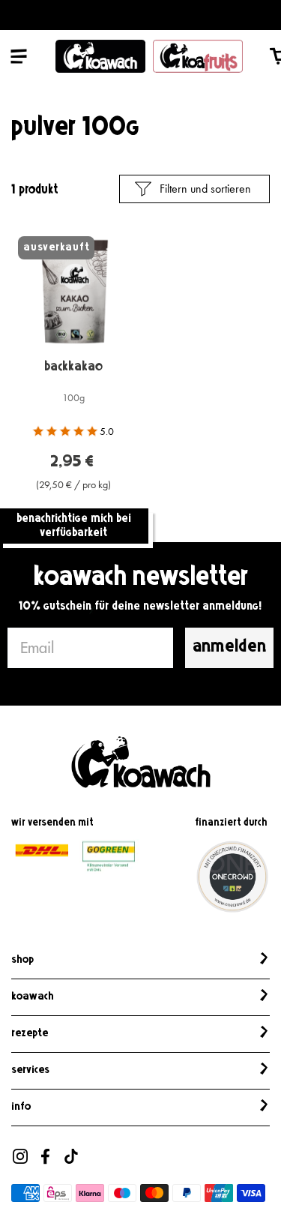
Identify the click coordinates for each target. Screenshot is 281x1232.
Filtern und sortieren (205, 188)
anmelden (229, 647)
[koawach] (100, 56)
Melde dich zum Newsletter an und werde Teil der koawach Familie (141, 15)
